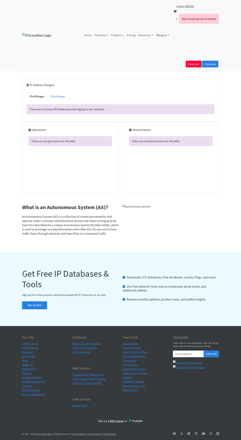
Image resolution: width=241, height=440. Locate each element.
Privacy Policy (94, 434)
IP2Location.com (43, 434)
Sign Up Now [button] (35, 305)
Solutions (100, 35)
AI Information (31, 390)
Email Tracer (130, 364)
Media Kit (27, 364)
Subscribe (211, 353)
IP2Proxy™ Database (84, 347)
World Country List (134, 386)
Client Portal (30, 343)
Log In (162, 35)
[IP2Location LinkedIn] (217, 433)
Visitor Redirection (134, 356)
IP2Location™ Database (86, 343)
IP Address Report (133, 381)
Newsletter (29, 369)
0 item (180, 6)
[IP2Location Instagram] (211, 433)
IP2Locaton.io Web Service (88, 374)
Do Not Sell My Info (33, 381)
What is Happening (33, 394)
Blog (25, 360)
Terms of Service (78, 434)
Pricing (131, 35)
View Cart (193, 64)
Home (88, 35)
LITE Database (81, 352)
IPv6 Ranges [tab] (57, 96)
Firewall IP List (132, 347)
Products (116, 35)
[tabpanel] (120, 109)
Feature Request (32, 377)
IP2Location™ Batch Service (89, 379)
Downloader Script (134, 369)
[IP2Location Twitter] (181, 433)
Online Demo (30, 347)
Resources (144, 35)
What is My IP (131, 390)
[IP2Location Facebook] (174, 433)
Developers (29, 356)
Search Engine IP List (135, 352)
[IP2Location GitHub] (196, 433)
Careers (26, 373)
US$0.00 (189, 6)
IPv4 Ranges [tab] (37, 96)
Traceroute (129, 360)
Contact (27, 386)
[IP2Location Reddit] (188, 433)
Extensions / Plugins (135, 373)
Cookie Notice (109, 434)
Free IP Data (79, 405)
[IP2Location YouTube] (203, 433)
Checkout (210, 64)
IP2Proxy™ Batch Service (87, 383)
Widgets (127, 377)
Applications (130, 343)
